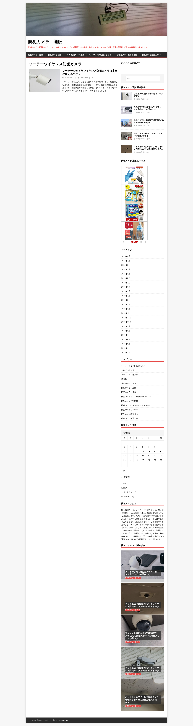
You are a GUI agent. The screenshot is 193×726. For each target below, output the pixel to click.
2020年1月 (125, 273)
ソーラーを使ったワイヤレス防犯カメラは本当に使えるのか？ (90, 72)
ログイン (125, 483)
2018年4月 (125, 348)
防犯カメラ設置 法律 (129, 414)
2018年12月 (126, 313)
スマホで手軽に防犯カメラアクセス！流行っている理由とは (147, 108)
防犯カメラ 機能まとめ (127, 54)
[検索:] (142, 78)
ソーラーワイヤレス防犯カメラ (134, 366)
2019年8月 (125, 278)
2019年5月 (125, 291)
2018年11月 (126, 317)
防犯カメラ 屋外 (128, 387)
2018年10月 (126, 322)
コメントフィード (128, 492)
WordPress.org (127, 496)
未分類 (124, 379)
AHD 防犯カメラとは (75, 54)
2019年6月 (125, 287)
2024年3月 (125, 260)
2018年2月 (125, 352)
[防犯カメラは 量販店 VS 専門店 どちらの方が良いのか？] (126, 125)
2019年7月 (125, 282)
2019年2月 (125, 304)
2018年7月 (125, 335)
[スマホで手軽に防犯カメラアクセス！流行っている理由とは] (126, 112)
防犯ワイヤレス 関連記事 (133, 545)
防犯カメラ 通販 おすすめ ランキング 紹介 (148, 94)
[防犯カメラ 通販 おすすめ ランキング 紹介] (126, 99)
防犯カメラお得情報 (129, 401)
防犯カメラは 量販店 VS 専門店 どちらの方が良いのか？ (149, 121)
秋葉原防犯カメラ (128, 383)
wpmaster (84, 78)
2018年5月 (125, 343)
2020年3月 (125, 265)
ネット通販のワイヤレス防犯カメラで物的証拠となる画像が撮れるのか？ (142, 700)
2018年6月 (125, 339)
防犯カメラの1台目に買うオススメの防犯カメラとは (148, 134)
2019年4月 (125, 295)
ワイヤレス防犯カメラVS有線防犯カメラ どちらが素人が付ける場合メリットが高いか (142, 636)
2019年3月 (125, 300)
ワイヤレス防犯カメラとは (100, 54)
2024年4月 (125, 256)
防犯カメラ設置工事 (150, 54)
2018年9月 (125, 326)
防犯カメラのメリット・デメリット (136, 405)
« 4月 (123, 471)
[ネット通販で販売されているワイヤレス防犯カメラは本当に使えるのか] (126, 152)
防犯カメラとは (54, 54)
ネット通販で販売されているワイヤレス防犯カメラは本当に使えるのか (148, 147)
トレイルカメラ (127, 370)
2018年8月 (125, 330)
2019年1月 (125, 308)
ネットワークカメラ (129, 374)
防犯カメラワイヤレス (130, 409)
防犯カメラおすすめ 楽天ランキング (136, 396)
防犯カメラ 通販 (35, 54)
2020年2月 (125, 269)
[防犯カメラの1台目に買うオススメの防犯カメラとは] (126, 138)
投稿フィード (126, 488)
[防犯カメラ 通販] (96, 34)
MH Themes (64, 720)
